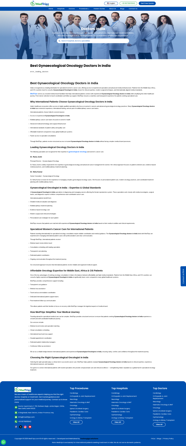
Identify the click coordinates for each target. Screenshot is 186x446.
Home (51, 9)
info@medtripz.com (26, 417)
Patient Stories (99, 9)
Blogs (122, 9)
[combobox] (111, 3)
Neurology (74, 399)
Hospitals (61, 9)
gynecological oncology (77, 152)
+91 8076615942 (128, 3)
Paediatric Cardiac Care (79, 412)
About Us (112, 9)
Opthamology (75, 415)
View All (76, 422)
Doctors (72, 9)
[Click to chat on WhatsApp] (3, 442)
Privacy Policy (168, 438)
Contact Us (133, 9)
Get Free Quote (147, 3)
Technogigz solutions (89, 438)
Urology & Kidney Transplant (81, 418)
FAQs (153, 438)
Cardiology (74, 393)
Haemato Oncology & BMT (80, 402)
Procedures (83, 9)
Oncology (73, 405)
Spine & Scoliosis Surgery (79, 408)
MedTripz (33, 94)
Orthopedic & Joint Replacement (82, 396)
